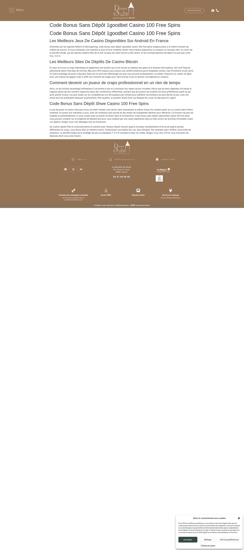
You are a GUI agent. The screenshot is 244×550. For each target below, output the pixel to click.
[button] (239, 518)
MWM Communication (140, 205)
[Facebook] (65, 169)
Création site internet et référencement (111, 205)
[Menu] (11, 10)
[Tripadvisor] (81, 169)
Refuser (208, 539)
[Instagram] (73, 169)
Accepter (188, 539)
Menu (20, 10)
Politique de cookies (208, 545)
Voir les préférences (229, 539)
